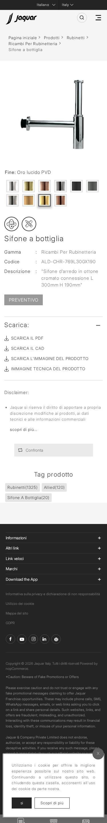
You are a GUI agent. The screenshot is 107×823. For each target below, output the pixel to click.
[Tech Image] (29, 224)
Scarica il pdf (27, 338)
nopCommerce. (17, 668)
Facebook (10, 639)
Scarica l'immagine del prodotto (49, 358)
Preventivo (24, 300)
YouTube (22, 639)
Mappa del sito (17, 613)
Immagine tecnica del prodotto (48, 368)
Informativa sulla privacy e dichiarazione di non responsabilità (53, 594)
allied (54, 487)
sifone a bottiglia (28, 497)
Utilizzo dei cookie (20, 603)
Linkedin (44, 639)
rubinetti (22, 487)
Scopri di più (55, 802)
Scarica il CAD (28, 348)
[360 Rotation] (11, 224)
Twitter (33, 639)
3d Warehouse (56, 639)
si (22, 803)
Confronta (34, 450)
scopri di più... (23, 429)
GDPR (10, 623)
